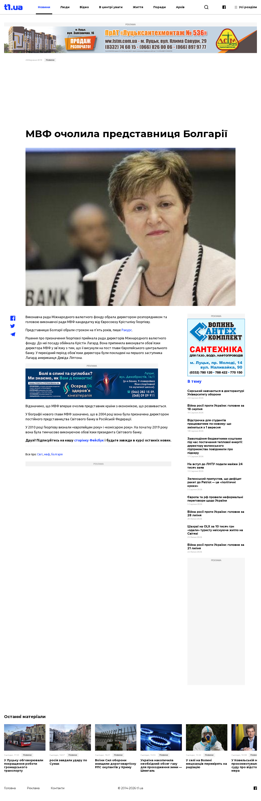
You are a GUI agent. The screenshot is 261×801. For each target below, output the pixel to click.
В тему (194, 381)
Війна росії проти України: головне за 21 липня (215, 546)
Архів (180, 7)
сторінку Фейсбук (89, 440)
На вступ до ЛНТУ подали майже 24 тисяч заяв (215, 466)
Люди (65, 7)
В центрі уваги (111, 7)
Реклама (33, 788)
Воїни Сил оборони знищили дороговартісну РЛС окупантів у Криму (115, 764)
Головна (10, 788)
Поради (159, 7)
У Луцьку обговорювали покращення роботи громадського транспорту (23, 765)
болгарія (57, 454)
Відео (84, 7)
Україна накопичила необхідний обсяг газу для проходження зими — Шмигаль (161, 765)
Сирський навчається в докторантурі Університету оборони (215, 392)
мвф (47, 454)
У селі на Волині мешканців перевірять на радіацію (206, 764)
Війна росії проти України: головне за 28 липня (215, 513)
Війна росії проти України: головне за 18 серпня (215, 407)
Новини (44, 7)
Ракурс (127, 330)
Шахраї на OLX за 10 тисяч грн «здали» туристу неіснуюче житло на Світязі (215, 530)
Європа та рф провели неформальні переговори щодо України (215, 499)
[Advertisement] (130, 94)
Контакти (57, 788)
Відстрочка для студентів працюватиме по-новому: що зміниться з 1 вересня (209, 424)
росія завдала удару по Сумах (68, 762)
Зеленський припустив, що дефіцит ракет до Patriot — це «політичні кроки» (214, 482)
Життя (138, 7)
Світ (40, 454)
